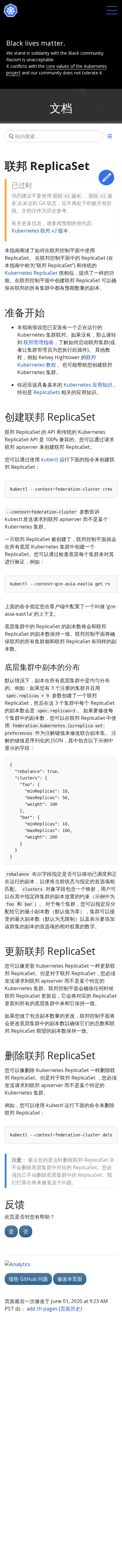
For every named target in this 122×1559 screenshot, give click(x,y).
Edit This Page (106, 177)
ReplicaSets (46, 392)
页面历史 (70, 1308)
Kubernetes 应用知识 (88, 384)
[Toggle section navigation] (109, 136)
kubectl (49, 459)
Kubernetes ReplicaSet (31, 272)
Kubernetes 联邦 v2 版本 (40, 230)
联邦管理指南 (38, 342)
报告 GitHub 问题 (28, 1279)
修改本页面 (69, 1279)
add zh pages (42, 1308)
